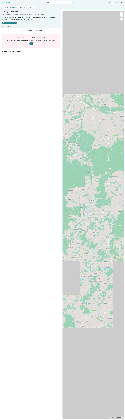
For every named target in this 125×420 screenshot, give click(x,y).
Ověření (23, 7)
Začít (31, 43)
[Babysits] (6, 2)
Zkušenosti (14, 7)
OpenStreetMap (118, 417)
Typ (5, 7)
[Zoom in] (121, 13)
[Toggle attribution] (122, 417)
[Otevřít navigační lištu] (121, 2)
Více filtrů (31, 7)
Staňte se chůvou (114, 2)
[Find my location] (121, 19)
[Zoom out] (121, 15)
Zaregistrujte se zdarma (9, 22)
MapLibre (112, 417)
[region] (93, 215)
